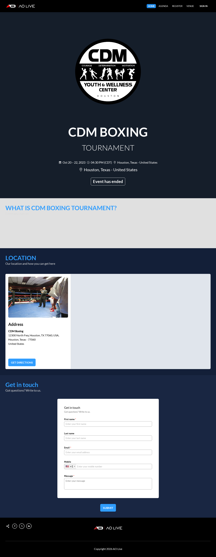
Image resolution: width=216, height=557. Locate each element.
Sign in (204, 6)
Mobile (67, 461)
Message (69, 476)
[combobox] (70, 466)
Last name (69, 433)
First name (70, 419)
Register (177, 6)
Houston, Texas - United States (137, 162)
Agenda (163, 6)
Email (67, 447)
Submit (108, 507)
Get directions (22, 362)
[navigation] (171, 6)
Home (151, 6)
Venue (190, 6)
